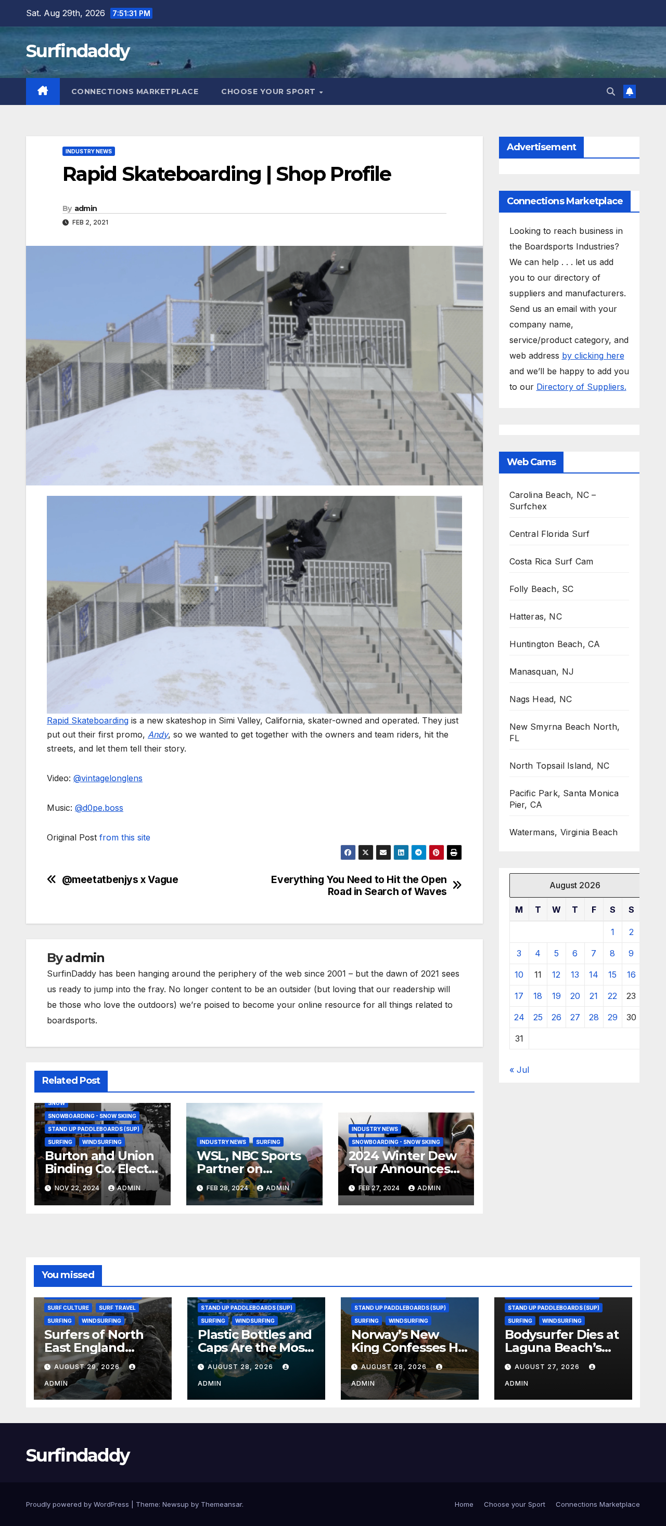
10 (519, 974)
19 (556, 996)
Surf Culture (68, 1308)
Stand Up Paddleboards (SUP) (93, 1129)
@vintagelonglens (108, 778)
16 (631, 974)
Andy (158, 734)
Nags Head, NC (540, 699)
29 (613, 1017)
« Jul (519, 1069)
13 (575, 974)
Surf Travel (117, 1308)
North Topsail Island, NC (559, 765)
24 (519, 1017)
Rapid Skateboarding (88, 720)
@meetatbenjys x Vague (120, 880)
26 (556, 1017)
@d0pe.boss (99, 808)
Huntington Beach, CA (554, 644)
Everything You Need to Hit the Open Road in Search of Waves (359, 886)
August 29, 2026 (88, 1367)
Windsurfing (102, 1142)
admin (85, 208)
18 (537, 996)
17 (519, 996)
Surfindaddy (77, 51)
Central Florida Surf (549, 534)
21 (594, 996)
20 (575, 996)
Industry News (89, 151)
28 (594, 1017)
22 (612, 996)
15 (612, 974)
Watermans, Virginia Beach (563, 832)
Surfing (60, 1142)
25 (538, 1017)
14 (593, 974)
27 (575, 1017)
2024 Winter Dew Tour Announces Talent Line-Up (402, 1168)
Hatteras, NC (535, 616)
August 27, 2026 (548, 1367)
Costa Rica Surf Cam (551, 561)
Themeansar (221, 1504)
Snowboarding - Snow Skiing (92, 1116)
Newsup (175, 1504)
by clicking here (593, 355)
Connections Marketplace (135, 91)
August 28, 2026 (241, 1367)
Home (464, 1504)
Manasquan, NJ (541, 671)
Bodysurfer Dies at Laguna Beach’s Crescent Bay (561, 1347)
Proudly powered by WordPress (78, 1504)
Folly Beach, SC (541, 589)
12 (556, 974)
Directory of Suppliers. (581, 387)
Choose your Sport (269, 91)
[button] (611, 91)
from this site (124, 837)
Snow (56, 1103)
